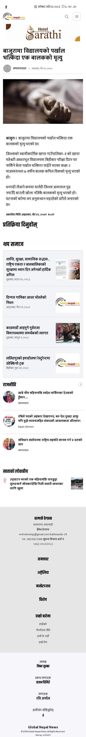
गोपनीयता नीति (43, 630)
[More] (80, 384)
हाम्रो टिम (43, 642)
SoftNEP (47, 735)
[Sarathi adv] (43, 32)
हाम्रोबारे (43, 624)
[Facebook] (6, 7)
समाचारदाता (19, 68)
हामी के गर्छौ (43, 636)
